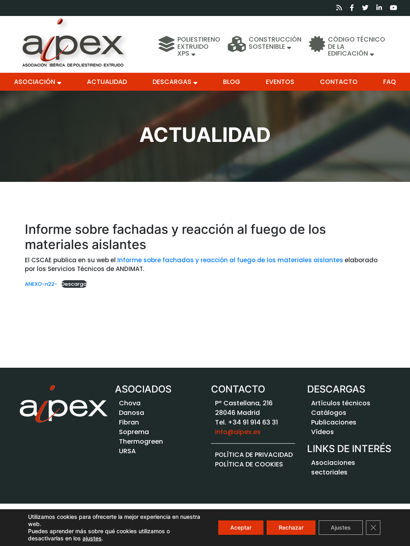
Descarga (74, 284)
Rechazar (291, 527)
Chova (130, 403)
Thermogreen (141, 441)
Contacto (339, 81)
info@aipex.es (238, 431)
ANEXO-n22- (41, 284)
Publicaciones (333, 422)
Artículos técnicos (340, 403)
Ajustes (341, 527)
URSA (127, 451)
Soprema (134, 431)
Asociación (34, 81)
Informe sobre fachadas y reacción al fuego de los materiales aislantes (230, 260)
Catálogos (328, 412)
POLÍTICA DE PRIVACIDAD (254, 454)
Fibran (129, 422)
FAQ (389, 81)
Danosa (131, 412)
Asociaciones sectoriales (333, 467)
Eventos (280, 81)
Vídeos (322, 431)
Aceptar (240, 527)
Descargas (172, 81)
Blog (231, 81)
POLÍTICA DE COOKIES (249, 464)
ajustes (92, 538)
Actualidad (107, 81)
